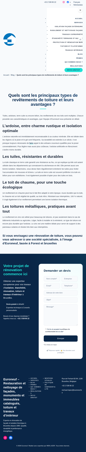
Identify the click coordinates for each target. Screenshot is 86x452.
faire (31, 143)
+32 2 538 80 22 (50, 2)
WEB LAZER (51, 446)
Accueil (6, 75)
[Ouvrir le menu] (80, 39)
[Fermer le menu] (80, 10)
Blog (12, 75)
